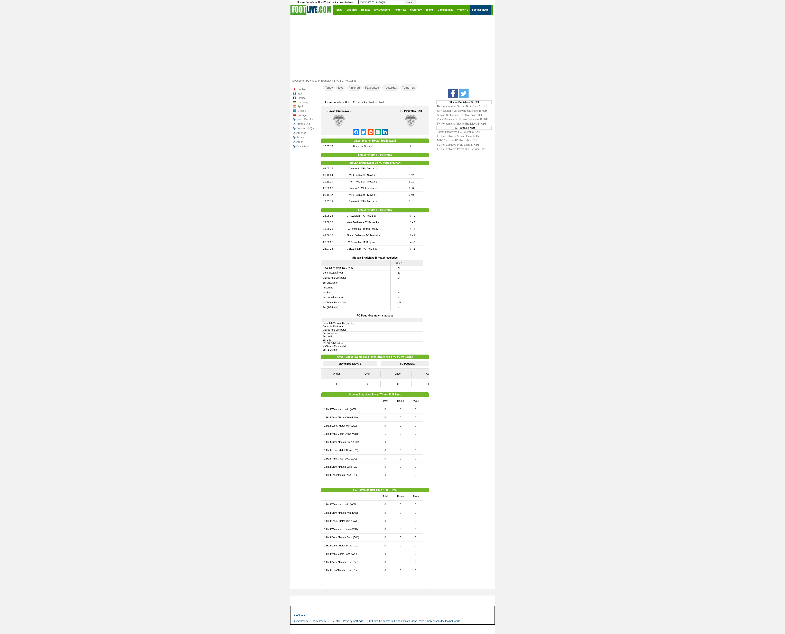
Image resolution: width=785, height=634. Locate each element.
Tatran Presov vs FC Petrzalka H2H (458, 131)
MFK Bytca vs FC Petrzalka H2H (457, 140)
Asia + (300, 137)
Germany (302, 102)
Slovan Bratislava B (339, 111)
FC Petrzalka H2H (411, 111)
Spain (300, 106)
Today (329, 87)
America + (302, 132)
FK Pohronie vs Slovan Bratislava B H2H (461, 123)
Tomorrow (408, 87)
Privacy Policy (300, 621)
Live (340, 87)
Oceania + (302, 146)
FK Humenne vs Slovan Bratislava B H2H (462, 106)
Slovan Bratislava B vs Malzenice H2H (460, 115)
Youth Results (304, 119)
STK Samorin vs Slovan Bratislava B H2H (462, 110)
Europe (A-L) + (305, 123)
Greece (301, 110)
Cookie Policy (318, 621)
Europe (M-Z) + (305, 128)
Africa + (301, 141)
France (301, 97)
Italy (300, 93)
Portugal (302, 115)
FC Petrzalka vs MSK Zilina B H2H (458, 144)
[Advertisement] (392, 46)
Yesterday (390, 87)
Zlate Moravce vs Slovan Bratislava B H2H (462, 119)
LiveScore (299, 615)
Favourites (372, 87)
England (302, 89)
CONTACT (334, 621)
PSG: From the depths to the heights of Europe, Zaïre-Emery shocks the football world (413, 621)
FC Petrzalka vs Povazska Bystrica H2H (461, 149)
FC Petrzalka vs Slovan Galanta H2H (459, 136)
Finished (354, 87)
